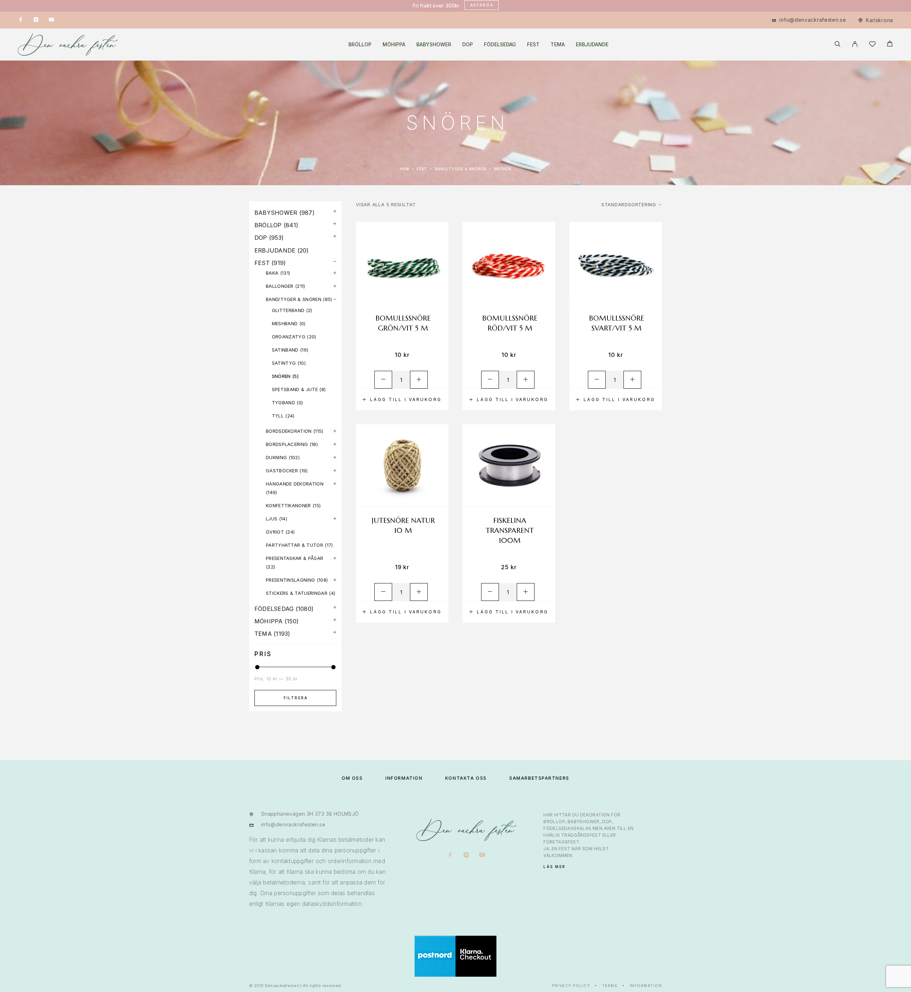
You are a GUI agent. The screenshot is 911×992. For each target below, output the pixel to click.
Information (646, 985)
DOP (467, 44)
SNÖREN (281, 376)
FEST (533, 44)
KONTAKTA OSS (466, 778)
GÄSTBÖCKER (282, 470)
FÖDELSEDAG (500, 44)
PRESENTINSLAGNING (290, 580)
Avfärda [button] (482, 5)
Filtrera (296, 698)
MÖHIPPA (394, 44)
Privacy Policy (571, 985)
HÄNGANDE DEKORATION (294, 484)
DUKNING (276, 457)
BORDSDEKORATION (289, 431)
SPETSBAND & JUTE (295, 389)
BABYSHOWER (433, 44)
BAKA (272, 273)
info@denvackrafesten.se (812, 20)
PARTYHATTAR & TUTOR (294, 545)
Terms (610, 985)
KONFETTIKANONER (288, 505)
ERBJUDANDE (592, 44)
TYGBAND (283, 402)
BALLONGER (280, 286)
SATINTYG (284, 363)
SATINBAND (285, 350)
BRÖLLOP (360, 44)
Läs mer (554, 866)
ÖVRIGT (275, 532)
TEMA (558, 44)
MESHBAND (285, 323)
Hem (404, 169)
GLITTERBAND (288, 310)
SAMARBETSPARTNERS (539, 778)
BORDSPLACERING (287, 444)
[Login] (855, 44)
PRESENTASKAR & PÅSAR (294, 558)
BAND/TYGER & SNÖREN (460, 169)
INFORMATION (403, 778)
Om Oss (352, 778)
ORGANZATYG (288, 336)
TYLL (278, 416)
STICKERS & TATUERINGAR (296, 593)
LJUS (271, 518)
